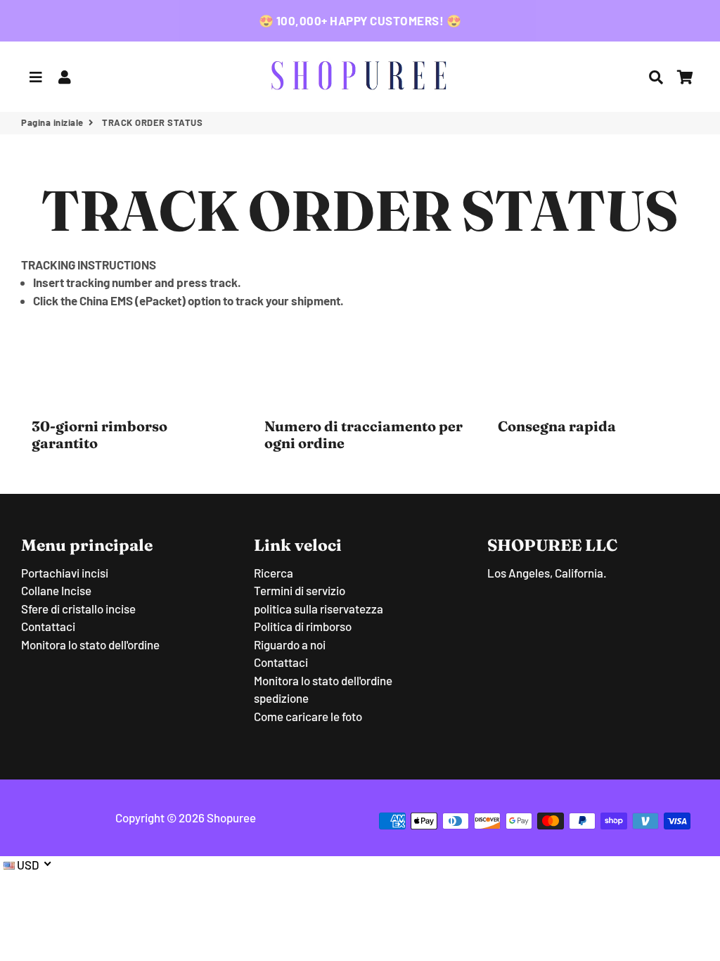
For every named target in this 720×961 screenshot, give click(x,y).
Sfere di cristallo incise (78, 609)
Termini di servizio (299, 590)
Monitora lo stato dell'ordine (90, 644)
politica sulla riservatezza (318, 609)
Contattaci (48, 626)
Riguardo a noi (290, 644)
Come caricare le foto (308, 716)
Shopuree (231, 817)
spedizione (281, 698)
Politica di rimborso (303, 626)
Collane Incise (56, 590)
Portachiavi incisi (64, 573)
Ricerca (273, 573)
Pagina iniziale (52, 122)
